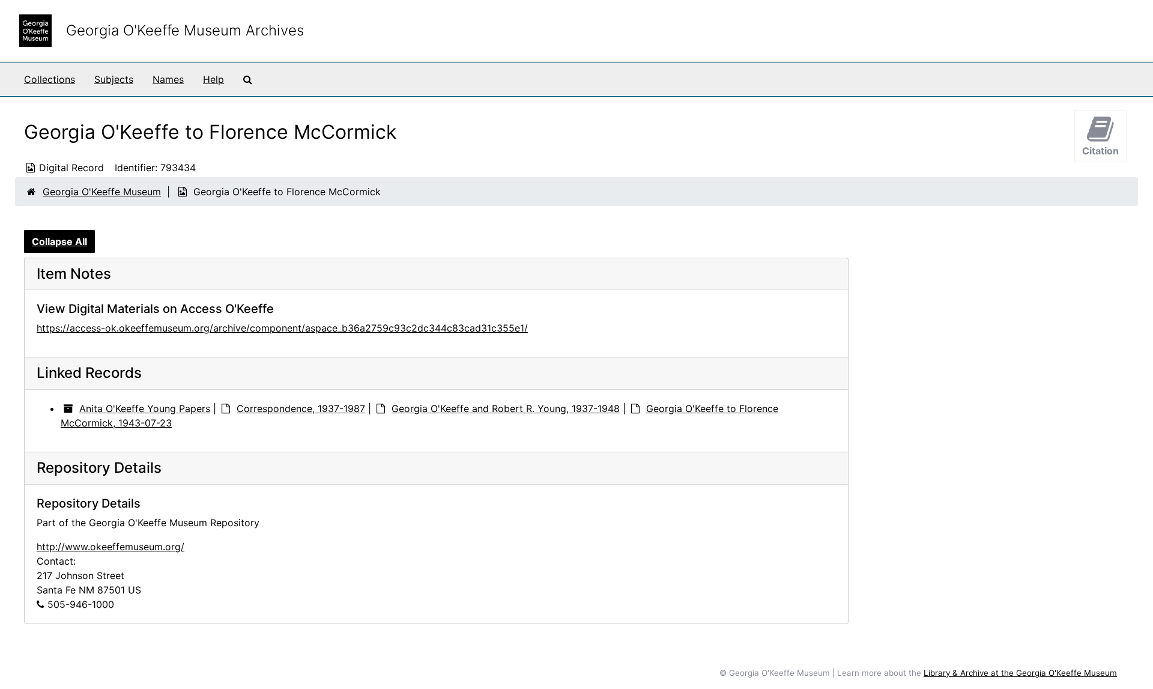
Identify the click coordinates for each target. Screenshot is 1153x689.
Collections (49, 79)
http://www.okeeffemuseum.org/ (110, 547)
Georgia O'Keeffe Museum (102, 192)
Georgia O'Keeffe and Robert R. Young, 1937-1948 (506, 408)
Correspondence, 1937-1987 (301, 408)
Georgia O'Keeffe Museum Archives (185, 30)
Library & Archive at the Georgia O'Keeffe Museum (1020, 673)
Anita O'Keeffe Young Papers (144, 408)
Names (168, 79)
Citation (1100, 151)
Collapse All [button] (59, 241)
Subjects (113, 79)
